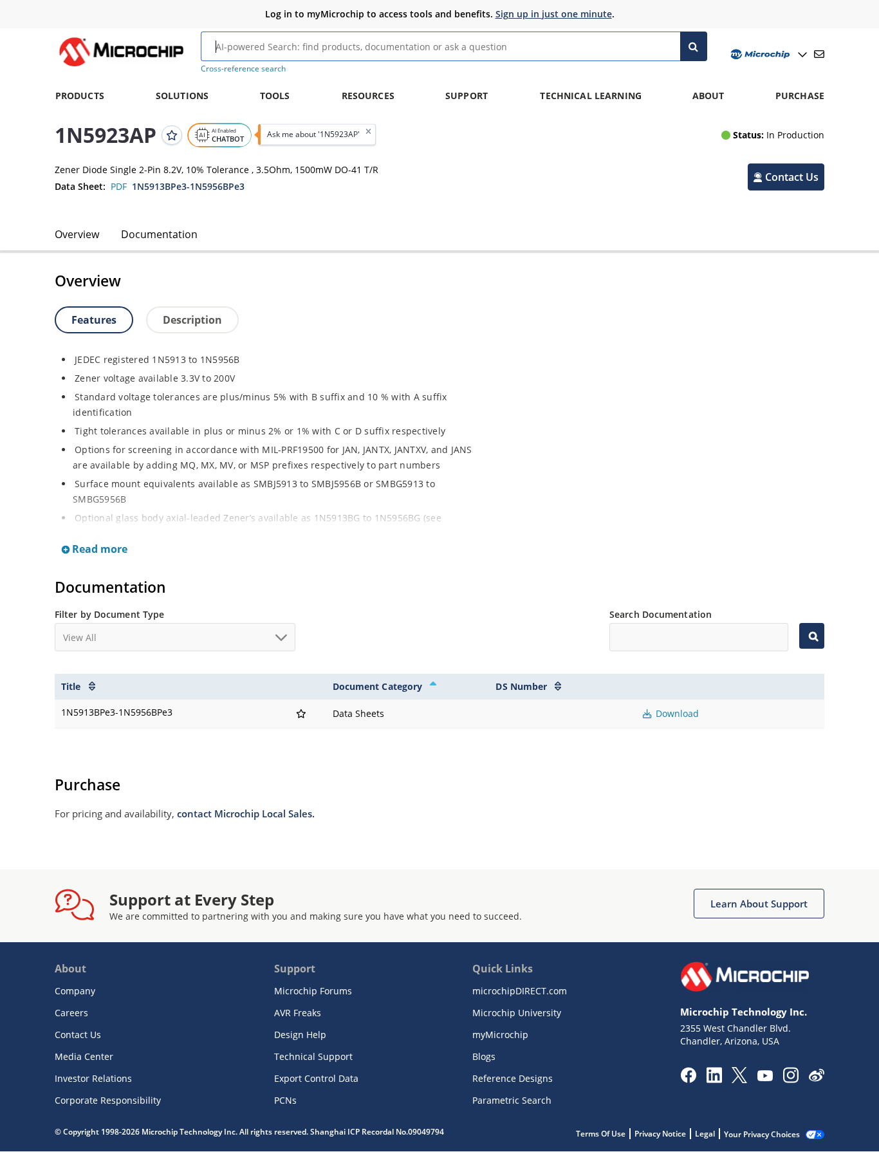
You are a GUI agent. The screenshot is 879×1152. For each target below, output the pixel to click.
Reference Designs (512, 1078)
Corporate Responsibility (108, 1100)
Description (192, 320)
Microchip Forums (313, 991)
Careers (71, 1013)
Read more (98, 549)
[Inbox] (819, 54)
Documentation (159, 234)
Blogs (483, 1056)
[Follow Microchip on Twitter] (739, 1079)
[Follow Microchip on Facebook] (688, 1079)
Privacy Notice (660, 1133)
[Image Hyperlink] (121, 66)
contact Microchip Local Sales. (246, 813)
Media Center (84, 1056)
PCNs (285, 1100)
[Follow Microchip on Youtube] (765, 1077)
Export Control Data (316, 1078)
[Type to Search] (811, 636)
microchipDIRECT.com (519, 991)
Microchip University (516, 1013)
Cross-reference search (243, 68)
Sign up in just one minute (553, 14)
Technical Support (313, 1056)
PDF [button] (119, 186)
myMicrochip (500, 1034)
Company (75, 991)
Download (676, 713)
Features (93, 320)
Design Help (300, 1034)
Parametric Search (511, 1100)
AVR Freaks (297, 1013)
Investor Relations (93, 1078)
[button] (786, 176)
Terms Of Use (600, 1133)
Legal (705, 1133)
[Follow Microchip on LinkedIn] (714, 1079)
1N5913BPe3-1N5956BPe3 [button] (188, 186)
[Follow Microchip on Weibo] (816, 1078)
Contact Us (78, 1034)
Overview (77, 234)
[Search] (694, 46)
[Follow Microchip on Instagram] (790, 1079)
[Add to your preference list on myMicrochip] (172, 134)
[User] (767, 54)
